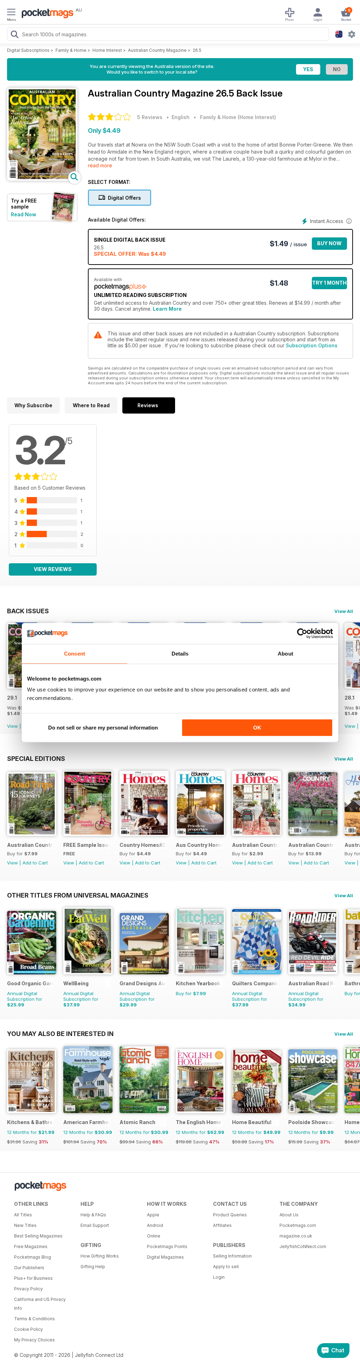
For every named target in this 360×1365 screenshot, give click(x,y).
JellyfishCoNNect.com (302, 1246)
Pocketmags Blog (32, 1257)
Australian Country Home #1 (255, 845)
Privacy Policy (28, 1288)
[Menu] (11, 13)
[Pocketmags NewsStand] (45, 14)
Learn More (167, 309)
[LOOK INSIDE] (42, 179)
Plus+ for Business (33, 1278)
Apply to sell (226, 1266)
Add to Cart (35, 862)
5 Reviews (149, 117)
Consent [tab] (74, 654)
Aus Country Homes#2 (199, 845)
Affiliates (222, 1225)
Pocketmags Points (167, 1246)
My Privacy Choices (34, 1339)
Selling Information (232, 1256)
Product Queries (230, 1214)
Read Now (23, 214)
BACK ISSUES (28, 610)
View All (343, 611)
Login (219, 1277)
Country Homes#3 (143, 845)
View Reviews (53, 569)
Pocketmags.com (297, 1225)
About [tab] (285, 654)
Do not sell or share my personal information (103, 728)
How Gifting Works (100, 1256)
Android (155, 1225)
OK (257, 728)
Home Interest (107, 50)
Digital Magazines (165, 1257)
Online (153, 1236)
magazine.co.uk (295, 1236)
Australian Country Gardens (311, 845)
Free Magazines (30, 1246)
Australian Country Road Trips (30, 845)
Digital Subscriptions (28, 50)
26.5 (197, 50)
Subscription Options (312, 345)
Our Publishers (29, 1267)
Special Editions (36, 758)
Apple (153, 1214)
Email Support (95, 1225)
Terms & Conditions (34, 1318)
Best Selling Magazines (38, 1236)
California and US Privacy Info (40, 1304)
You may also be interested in (60, 1033)
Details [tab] (180, 654)
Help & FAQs (93, 1214)
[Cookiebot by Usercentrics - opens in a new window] (302, 633)
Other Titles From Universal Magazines (77, 895)
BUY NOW (329, 243)
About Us (288, 1214)
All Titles (23, 1214)
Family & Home (71, 50)
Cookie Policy (28, 1329)
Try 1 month (329, 283)
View (12, 726)
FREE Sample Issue (86, 845)
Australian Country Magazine (157, 50)
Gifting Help (93, 1266)
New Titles (25, 1225)
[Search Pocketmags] (14, 35)
